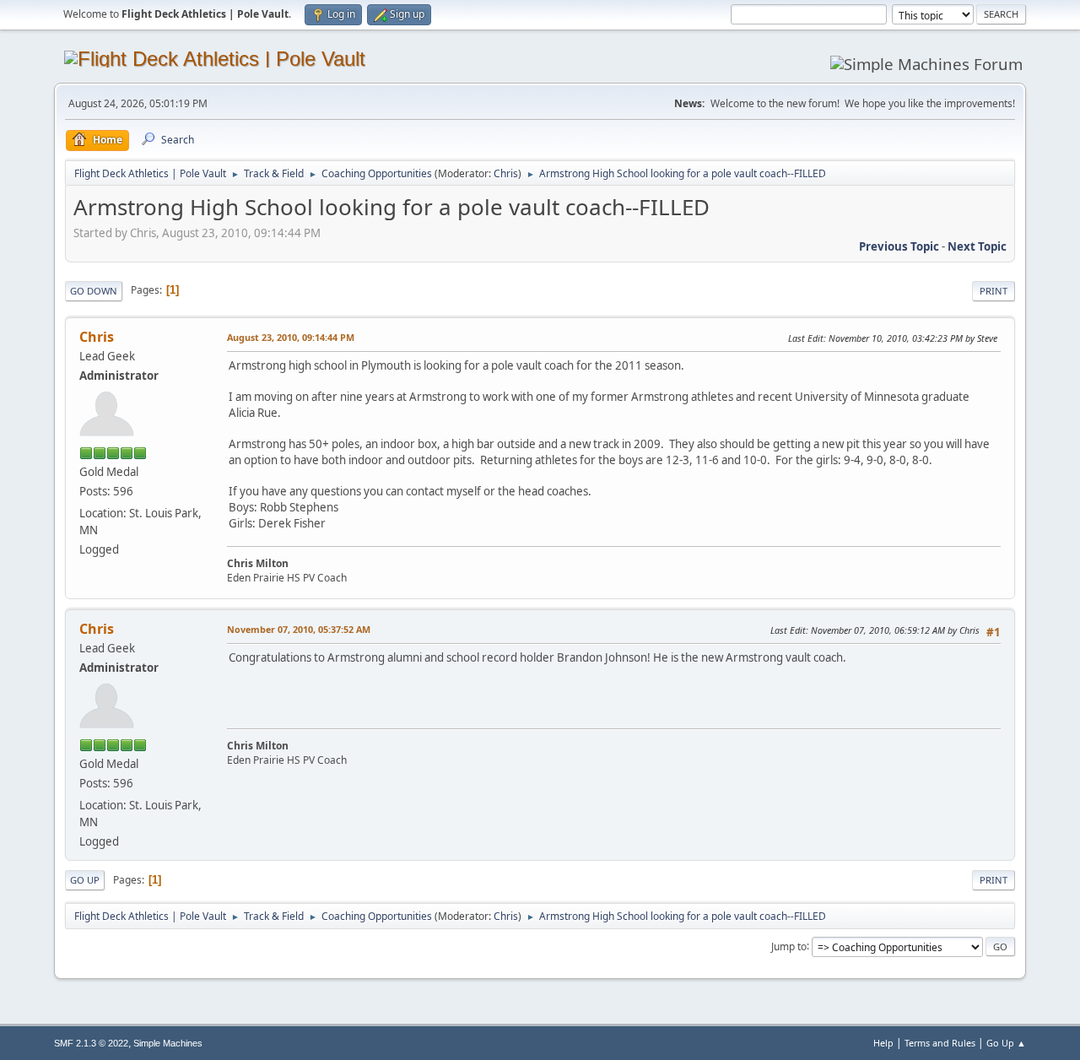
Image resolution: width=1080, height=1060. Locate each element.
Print (993, 290)
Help (883, 1042)
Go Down (93, 290)
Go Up (85, 879)
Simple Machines (167, 1043)
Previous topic (899, 246)
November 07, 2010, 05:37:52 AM (298, 629)
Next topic (977, 246)
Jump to (789, 945)
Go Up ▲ (1006, 1042)
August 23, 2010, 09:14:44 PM (290, 337)
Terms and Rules (939, 1042)
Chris (506, 173)
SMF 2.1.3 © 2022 (91, 1043)
